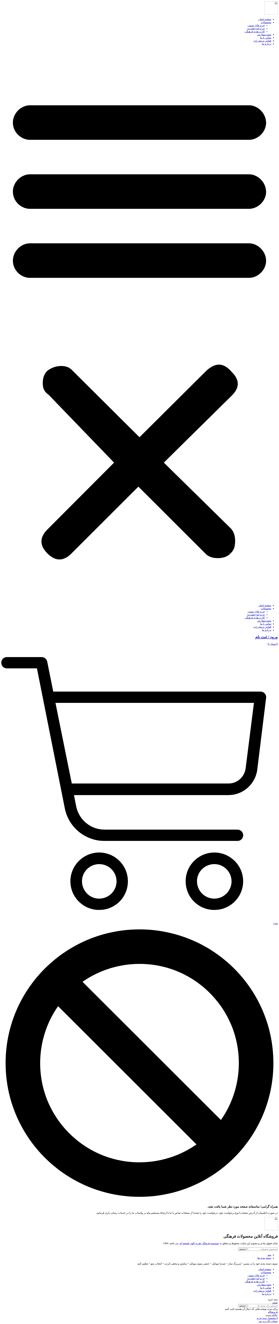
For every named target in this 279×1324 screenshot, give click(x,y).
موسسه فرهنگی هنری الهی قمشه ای (199, 1243)
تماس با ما (265, 37)
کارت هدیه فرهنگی (255, 31)
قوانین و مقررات (262, 40)
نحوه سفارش (264, 34)
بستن (275, 1302)
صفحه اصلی (264, 19)
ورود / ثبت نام (266, 637)
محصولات (266, 22)
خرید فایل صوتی (256, 25)
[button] (139, 324)
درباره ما (266, 43)
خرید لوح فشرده (256, 28)
